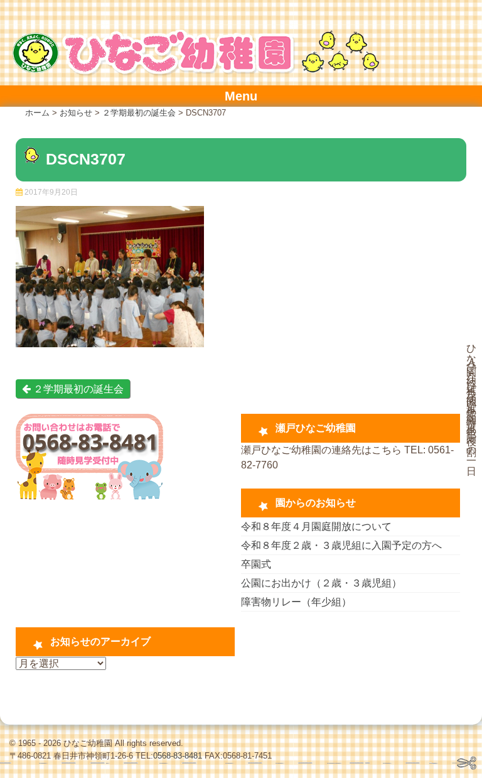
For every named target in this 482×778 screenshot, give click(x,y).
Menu (241, 96)
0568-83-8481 (177, 755)
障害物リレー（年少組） (296, 602)
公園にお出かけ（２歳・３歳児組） (321, 583)
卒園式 (256, 564)
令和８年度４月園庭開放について (316, 526)
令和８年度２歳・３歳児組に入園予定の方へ (341, 545)
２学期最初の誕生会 (77, 389)
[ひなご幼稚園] (194, 72)
